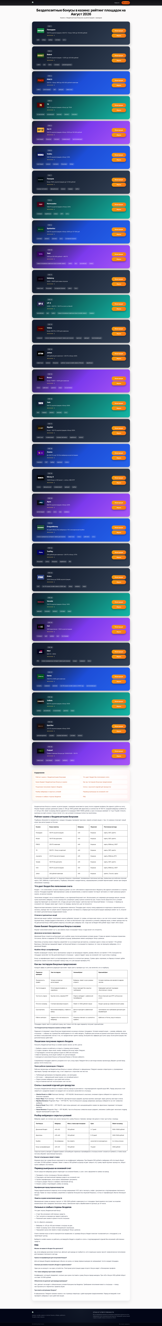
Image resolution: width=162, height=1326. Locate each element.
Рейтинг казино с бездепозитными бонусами (51, 777)
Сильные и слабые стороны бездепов (48, 796)
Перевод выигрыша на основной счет (95, 792)
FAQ (84, 796)
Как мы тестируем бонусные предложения (97, 782)
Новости (116, 2)
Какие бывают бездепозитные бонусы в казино (51, 782)
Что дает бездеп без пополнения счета (96, 777)
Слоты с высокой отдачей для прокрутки (97, 787)
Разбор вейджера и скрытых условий (48, 792)
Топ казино (126, 2)
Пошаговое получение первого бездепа (49, 787)
